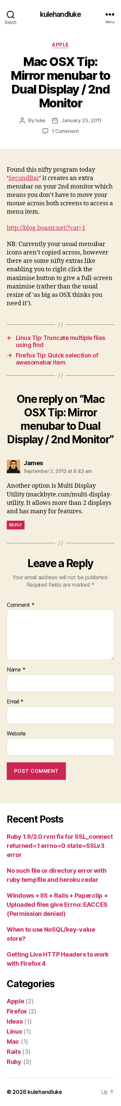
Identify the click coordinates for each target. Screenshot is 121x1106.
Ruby (14, 1061)
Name (16, 670)
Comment (21, 605)
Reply (15, 524)
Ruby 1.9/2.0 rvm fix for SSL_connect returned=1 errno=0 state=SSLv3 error (60, 845)
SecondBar (23, 178)
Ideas (15, 1021)
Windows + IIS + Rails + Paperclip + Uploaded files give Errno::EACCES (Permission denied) (57, 904)
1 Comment (65, 131)
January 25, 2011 (81, 120)
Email (15, 702)
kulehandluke (60, 14)
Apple (60, 44)
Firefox (17, 1011)
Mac (13, 1041)
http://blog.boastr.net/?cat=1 (46, 228)
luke (40, 120)
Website (16, 734)
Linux (14, 1031)
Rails (14, 1051)
